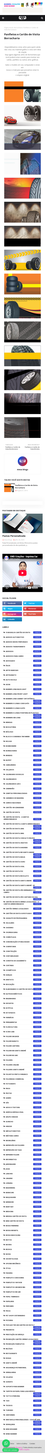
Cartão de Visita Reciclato (20, 876)
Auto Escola (20, 680)
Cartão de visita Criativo (20, 843)
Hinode (20, 1126)
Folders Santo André (20, 1069)
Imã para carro (20, 1136)
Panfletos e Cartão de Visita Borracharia (26, 486)
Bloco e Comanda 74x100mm (20, 736)
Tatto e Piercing (20, 1396)
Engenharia (20, 998)
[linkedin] (12, 619)
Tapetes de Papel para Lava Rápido (20, 1392)
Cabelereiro (20, 765)
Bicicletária (20, 727)
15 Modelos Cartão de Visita (20, 632)
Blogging (19, 1447)
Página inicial (8, 28)
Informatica (20, 1159)
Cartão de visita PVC (20, 871)
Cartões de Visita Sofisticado (20, 913)
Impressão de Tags (20, 1150)
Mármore (20, 1202)
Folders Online (20, 1065)
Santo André (20, 1363)
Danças (20, 975)
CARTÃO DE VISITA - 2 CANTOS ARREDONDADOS (19, 818)
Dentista (20, 980)
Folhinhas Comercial (20, 1079)
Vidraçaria (20, 1424)
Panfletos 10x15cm (20, 1282)
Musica (20, 1249)
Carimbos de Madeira (20, 798)
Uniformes (20, 1415)
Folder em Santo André (20, 1051)
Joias (20, 1169)
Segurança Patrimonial (20, 1368)
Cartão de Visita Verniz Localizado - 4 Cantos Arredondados (21, 903)
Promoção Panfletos (20, 1344)
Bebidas (20, 722)
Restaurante (20, 1353)
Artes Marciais (20, 670)
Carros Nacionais (20, 803)
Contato (32, 1444)
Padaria (20, 1273)
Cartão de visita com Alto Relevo (20, 838)
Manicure (20, 1192)
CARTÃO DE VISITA (20, 812)
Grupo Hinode (20, 1117)
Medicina (20, 1211)
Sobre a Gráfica (22, 1444)
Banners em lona (20, 717)
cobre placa (20, 937)
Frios (20, 1088)
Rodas (20, 1358)
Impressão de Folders (20, 1145)
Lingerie (20, 1178)
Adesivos (20, 651)
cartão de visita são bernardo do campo (20, 891)
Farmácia (20, 1017)
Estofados (20, 1013)
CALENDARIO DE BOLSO (20, 774)
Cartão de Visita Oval (20, 866)
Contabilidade (20, 956)
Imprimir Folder (20, 1155)
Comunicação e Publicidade (20, 942)
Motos (20, 1240)
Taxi (20, 1401)
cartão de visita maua (20, 857)
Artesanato (20, 675)
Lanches (20, 1174)
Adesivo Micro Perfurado (20, 642)
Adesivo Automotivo (20, 637)
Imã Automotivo (20, 1131)
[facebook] (12, 603)
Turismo (20, 1410)
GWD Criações (24, 1450)
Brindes (20, 755)
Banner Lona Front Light (20, 694)
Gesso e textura (20, 1107)
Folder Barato (20, 1041)
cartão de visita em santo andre (20, 853)
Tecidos (20, 1405)
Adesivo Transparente (20, 647)
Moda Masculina (20, 1235)
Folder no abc (20, 1055)
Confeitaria (20, 946)
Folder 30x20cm (20, 1036)
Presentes (20, 1330)
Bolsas (20, 741)
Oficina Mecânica (20, 1263)
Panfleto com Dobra (20, 1278)
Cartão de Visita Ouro (20, 862)
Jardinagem (20, 1164)
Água (20, 665)
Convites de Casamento (20, 961)
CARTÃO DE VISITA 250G (20, 828)
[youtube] (33, 614)
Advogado (20, 661)
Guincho (20, 1121)
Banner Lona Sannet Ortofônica (20, 699)
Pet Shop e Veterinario (20, 1315)
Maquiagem (20, 1197)
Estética (20, 1008)
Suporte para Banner (20, 1386)
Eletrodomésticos (20, 994)
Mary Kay (20, 1207)
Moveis (20, 1244)
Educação (20, 984)
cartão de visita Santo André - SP (20, 886)
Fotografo (20, 1084)
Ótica (20, 1268)
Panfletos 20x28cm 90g (20, 1287)
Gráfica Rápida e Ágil (20, 1112)
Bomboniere (20, 746)
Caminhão (20, 788)
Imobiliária (20, 1140)
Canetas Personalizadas (20, 793)
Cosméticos (20, 970)
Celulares (20, 923)
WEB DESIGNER (20, 1429)
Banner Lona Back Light (20, 689)
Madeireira (20, 1188)
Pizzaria (20, 1320)
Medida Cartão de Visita (20, 1216)
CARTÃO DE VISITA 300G (20, 833)
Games (20, 1098)
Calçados (20, 770)
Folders (20, 1060)
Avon (20, 684)
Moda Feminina (20, 1226)
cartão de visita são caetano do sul (22, 897)
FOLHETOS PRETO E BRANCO (20, 1074)
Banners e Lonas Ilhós (20, 708)
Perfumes (20, 1306)
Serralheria (20, 1372)
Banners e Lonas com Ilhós (20, 703)
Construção (20, 951)
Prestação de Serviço (20, 1334)
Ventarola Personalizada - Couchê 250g (23, 1420)
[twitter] (33, 603)
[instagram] (12, 614)
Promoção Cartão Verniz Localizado (22, 1340)
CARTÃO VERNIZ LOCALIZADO (20, 909)
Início (12, 1444)
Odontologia (20, 1259)
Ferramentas (20, 1022)
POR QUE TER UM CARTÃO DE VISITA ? (20, 1325)
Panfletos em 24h (20, 1292)
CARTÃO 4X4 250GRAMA (20, 807)
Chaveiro (20, 927)
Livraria (20, 1183)
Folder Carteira (20, 1046)
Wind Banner (20, 1434)
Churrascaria (20, 932)
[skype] (12, 609)
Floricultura (20, 1027)
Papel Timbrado (20, 1297)
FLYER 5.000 (20, 1032)
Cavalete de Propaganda (20, 918)
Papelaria (20, 1301)
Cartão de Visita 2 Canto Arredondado (23, 824)
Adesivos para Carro (20, 656)
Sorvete (20, 1382)
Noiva (20, 1254)
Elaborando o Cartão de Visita (20, 989)
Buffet (20, 760)
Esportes (20, 1003)
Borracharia (18, 28)
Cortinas (20, 965)
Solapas (20, 1377)
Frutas (20, 1093)
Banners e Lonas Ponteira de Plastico (22, 713)
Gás (20, 1103)
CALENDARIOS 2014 (20, 784)
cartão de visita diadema (20, 847)
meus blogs (22, 469)
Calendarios (20, 779)
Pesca (20, 1311)
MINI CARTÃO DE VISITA (20, 1221)
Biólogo (20, 732)
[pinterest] (33, 609)
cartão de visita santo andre (20, 881)
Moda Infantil (20, 1230)
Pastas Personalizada (13, 535)
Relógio (20, 1349)
